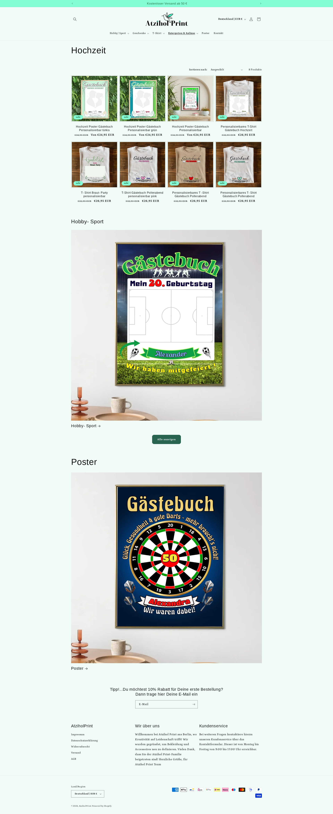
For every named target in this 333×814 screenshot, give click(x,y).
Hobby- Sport (83, 426)
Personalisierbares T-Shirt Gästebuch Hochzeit (238, 128)
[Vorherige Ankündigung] (72, 3)
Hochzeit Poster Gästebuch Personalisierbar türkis (94, 128)
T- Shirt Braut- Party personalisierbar (94, 194)
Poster (77, 668)
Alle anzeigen (166, 439)
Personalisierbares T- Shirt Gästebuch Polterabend (238, 194)
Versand (76, 752)
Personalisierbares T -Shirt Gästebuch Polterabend (190, 194)
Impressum (77, 734)
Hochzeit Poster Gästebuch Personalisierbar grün (142, 128)
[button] (75, 19)
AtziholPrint (85, 806)
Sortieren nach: (198, 69)
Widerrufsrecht (80, 746)
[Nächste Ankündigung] (260, 3)
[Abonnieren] (194, 704)
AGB (73, 759)
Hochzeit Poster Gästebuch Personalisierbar (190, 128)
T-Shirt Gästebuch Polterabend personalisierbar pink (142, 194)
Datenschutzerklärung (84, 740)
